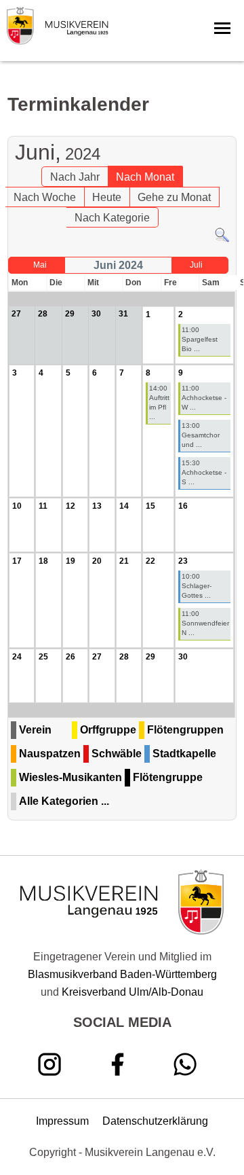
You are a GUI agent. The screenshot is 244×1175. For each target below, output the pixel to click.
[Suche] (222, 239)
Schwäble (117, 753)
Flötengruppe (168, 777)
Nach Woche (45, 197)
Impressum (62, 1121)
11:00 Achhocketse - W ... (204, 397)
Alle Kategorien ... (64, 801)
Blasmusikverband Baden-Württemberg (122, 974)
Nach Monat (145, 177)
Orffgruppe (108, 730)
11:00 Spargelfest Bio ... (200, 339)
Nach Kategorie (112, 217)
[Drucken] (228, 128)
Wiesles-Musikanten (70, 777)
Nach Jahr (75, 177)
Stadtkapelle (184, 753)
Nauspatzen (50, 753)
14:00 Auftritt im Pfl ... (159, 402)
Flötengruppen (185, 730)
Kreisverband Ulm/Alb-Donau (132, 992)
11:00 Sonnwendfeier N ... (205, 623)
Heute (106, 197)
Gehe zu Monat (174, 197)
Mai (40, 265)
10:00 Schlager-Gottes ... (196, 586)
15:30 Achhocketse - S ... (204, 472)
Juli (196, 265)
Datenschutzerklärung (155, 1121)
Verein (35, 730)
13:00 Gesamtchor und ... (201, 435)
